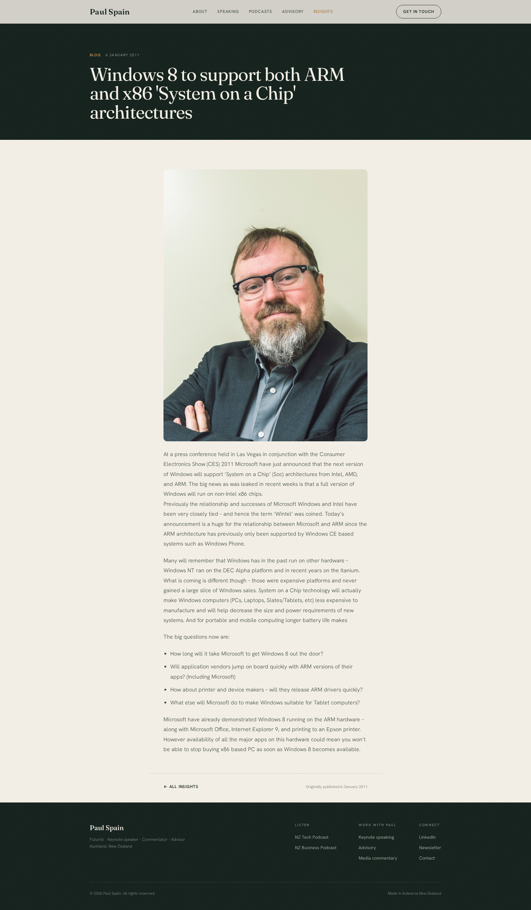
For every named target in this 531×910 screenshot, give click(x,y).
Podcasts (260, 11)
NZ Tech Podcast (311, 837)
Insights (323, 11)
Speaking (228, 11)
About (200, 11)
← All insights (180, 786)
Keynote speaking (376, 837)
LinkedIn (427, 837)
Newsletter (430, 847)
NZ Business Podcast (315, 847)
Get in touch (418, 11)
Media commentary (378, 858)
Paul (110, 11)
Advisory (292, 11)
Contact (427, 858)
